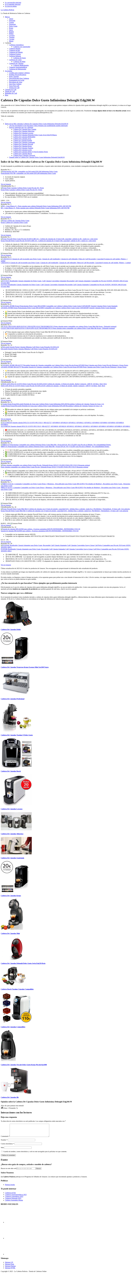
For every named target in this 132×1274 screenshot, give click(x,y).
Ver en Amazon (6, 184)
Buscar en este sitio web (8, 1168)
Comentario (5, 1136)
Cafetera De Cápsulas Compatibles (13, 1027)
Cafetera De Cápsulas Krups (22, 146)
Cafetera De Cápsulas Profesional (12, 699)
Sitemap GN (9, 1262)
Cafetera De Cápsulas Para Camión (24, 129)
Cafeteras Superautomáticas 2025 (16, 1194)
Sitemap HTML (10, 1268)
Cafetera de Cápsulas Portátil (22, 140)
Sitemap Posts (9, 1264)
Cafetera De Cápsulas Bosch (22, 153)
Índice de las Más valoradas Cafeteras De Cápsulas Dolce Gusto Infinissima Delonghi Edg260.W (36, 124)
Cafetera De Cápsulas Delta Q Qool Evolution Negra (30, 152)
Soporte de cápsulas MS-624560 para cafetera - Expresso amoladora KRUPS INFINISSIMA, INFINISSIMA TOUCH (39, 531)
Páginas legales (10, 1185)
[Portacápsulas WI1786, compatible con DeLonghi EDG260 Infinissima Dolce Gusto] (29, 171)
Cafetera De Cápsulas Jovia (22, 139)
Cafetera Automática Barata (14, 1200)
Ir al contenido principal (12, 4)
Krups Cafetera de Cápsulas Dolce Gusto (14, 222)
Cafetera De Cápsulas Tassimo (23, 148)
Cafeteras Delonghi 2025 (13, 1198)
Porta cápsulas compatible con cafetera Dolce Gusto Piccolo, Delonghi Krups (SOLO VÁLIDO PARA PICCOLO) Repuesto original (44, 467)
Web (2, 1147)
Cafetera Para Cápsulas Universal (24, 155)
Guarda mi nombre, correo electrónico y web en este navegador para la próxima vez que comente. (35, 1151)
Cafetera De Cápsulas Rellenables (24, 137)
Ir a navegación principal (13, 2)
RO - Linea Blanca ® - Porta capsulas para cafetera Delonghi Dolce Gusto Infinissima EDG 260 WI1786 (35, 208)
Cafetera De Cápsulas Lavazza (23, 133)
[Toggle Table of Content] (2, 120)
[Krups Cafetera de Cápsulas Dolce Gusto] (15, 220)
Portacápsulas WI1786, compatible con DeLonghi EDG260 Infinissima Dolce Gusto (28, 173)
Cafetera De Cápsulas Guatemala (24, 142)
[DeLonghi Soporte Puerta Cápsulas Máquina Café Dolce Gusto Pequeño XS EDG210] (30, 347)
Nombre (4, 1140)
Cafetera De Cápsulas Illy (10, 1097)
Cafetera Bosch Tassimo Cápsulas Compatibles (17, 989)
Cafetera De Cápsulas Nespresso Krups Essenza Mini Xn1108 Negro (25, 667)
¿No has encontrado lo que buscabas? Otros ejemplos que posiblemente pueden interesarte (38, 125)
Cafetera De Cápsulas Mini (10, 933)
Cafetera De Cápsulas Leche (22, 150)
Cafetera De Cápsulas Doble (11, 629)
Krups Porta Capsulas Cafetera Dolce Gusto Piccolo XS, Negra (21, 190)
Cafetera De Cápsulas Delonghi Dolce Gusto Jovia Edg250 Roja (23, 963)
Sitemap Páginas (10, 1266)
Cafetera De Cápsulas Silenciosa (23, 131)
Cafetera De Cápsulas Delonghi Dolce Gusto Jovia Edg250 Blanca (35, 135)
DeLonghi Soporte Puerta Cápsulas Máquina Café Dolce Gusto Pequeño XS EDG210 (29, 349)
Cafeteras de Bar (10, 1193)
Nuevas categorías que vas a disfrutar (21, 127)
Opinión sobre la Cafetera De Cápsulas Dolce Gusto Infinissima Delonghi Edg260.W (37, 157)
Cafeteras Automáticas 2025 (14, 1196)
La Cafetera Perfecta (7, 10)
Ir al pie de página (11, 6)
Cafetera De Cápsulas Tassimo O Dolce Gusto (17, 735)
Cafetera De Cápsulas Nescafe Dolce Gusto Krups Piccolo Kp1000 (24, 1065)
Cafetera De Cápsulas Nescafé (23, 144)
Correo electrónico (7, 1144)
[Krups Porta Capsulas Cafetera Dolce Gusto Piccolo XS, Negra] (22, 188)
